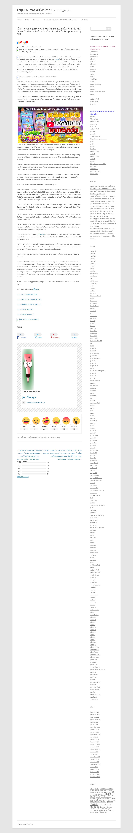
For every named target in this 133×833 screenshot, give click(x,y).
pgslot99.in (93, 440)
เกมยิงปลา (93, 672)
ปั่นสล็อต (92, 587)
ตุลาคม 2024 (94, 767)
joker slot (93, 104)
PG (91, 398)
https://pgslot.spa (95, 84)
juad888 (92, 361)
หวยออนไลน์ (94, 174)
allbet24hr (93, 283)
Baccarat (93, 293)
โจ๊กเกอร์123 (94, 52)
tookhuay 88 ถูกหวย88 (97, 528)
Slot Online (93, 500)
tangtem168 (94, 520)
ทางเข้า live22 (94, 575)
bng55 (92, 298)
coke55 (92, 313)
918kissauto (94, 273)
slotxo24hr (93, 510)
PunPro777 (93, 453)
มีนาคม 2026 (94, 724)
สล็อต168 (93, 617)
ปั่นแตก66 (93, 590)
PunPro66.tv (94, 450)
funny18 (93, 792)
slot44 (92, 62)
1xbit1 (92, 266)
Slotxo (92, 508)
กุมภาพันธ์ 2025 (95, 757)
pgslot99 (93, 438)
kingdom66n (94, 366)
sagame (92, 470)
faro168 (92, 321)
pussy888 (93, 69)
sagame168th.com (96, 478)
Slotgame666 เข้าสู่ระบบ (97, 505)
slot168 (92, 503)
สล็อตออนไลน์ (94, 647)
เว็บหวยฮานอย (94, 690)
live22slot (93, 149)
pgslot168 (93, 430)
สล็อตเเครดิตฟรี (95, 657)
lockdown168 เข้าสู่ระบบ (97, 371)
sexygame (93, 493)
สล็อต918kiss (93, 809)
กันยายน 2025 (94, 739)
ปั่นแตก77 (93, 592)
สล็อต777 (93, 627)
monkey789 (94, 386)
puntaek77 (93, 455)
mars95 (92, 383)
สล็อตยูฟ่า (93, 645)
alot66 (92, 286)
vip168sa (93, 555)
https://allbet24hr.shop (97, 92)
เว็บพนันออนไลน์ (95, 682)
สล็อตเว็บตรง (94, 57)
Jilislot (92, 346)
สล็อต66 (92, 625)
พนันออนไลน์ (94, 595)
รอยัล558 (93, 607)
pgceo (92, 413)
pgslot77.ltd (94, 435)
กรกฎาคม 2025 (95, 744)
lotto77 (92, 378)
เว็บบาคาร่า (93, 166)
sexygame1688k (95, 495)
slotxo (92, 74)
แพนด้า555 (93, 697)
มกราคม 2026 (94, 729)
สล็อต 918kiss (94, 615)
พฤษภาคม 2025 (95, 749)
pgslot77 (93, 433)
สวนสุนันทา (93, 662)
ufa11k (92, 533)
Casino (92, 308)
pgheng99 (93, 420)
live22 (92, 368)
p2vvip (92, 393)
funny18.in (93, 331)
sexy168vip (93, 485)
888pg (92, 268)
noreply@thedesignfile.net (35, 402)
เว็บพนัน (92, 680)
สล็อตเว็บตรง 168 (95, 655)
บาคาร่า (92, 72)
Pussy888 (93, 458)
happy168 (93, 336)
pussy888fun (94, 460)
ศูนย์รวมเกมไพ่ (94, 610)
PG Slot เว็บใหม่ (95, 403)
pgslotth (93, 445)
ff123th (92, 323)
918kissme (93, 276)
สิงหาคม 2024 (94, 772)
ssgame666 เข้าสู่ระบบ (97, 515)
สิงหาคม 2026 (94, 712)
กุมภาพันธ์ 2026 (95, 727)
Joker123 (93, 351)
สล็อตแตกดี (93, 660)
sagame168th (94, 475)
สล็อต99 (92, 59)
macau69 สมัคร (95, 381)
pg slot (92, 89)
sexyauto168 (94, 488)
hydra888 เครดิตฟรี (96, 341)
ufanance (93, 548)
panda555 (93, 396)
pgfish (92, 415)
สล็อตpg (92, 637)
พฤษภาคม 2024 (95, 777)
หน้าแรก (19, 20)
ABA (91, 278)
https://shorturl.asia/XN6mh (29, 319)
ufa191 (92, 535)
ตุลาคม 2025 (94, 737)
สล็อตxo (92, 640)
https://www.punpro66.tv (98, 164)
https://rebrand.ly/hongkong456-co (29, 299)
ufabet (92, 543)
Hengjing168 (94, 54)
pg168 (92, 405)
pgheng (92, 418)
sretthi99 (93, 513)
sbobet (92, 483)
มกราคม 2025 (94, 759)
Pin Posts (85, 20)
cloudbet (93, 311)
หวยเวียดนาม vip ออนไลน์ (98, 670)
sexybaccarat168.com (97, 490)
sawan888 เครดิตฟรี (96, 480)
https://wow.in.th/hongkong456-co (28, 304)
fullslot (92, 326)
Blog (27, 20)
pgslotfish (93, 443)
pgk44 (92, 425)
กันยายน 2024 (94, 769)
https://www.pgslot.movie (98, 139)
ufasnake (93, 550)
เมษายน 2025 (94, 752)
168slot (92, 253)
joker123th (93, 356)
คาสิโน (92, 562)
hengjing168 (94, 338)
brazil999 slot (94, 306)
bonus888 (93, 303)
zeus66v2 (93, 560)
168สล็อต (93, 256)
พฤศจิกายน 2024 (95, 764)
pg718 (92, 408)
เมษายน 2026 (94, 722)
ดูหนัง (92, 567)
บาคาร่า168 (93, 582)
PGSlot (45, 437)
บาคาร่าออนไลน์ (95, 136)
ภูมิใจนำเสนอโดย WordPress (25, 824)
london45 (93, 373)
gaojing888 (93, 333)
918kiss (92, 116)
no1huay (93, 388)
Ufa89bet (93, 538)
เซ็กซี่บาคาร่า (94, 675)
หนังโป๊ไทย (93, 79)
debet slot (93, 316)
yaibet (92, 557)
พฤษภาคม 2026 (95, 719)
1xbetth (92, 82)
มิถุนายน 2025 (94, 747)
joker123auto (94, 353)
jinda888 (93, 348)
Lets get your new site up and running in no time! (60, 20)
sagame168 (93, 473)
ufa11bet (93, 530)
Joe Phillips (29, 397)
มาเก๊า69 (92, 602)
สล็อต (31, 437)
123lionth (93, 251)
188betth (93, 261)
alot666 (92, 288)
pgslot (57, 59)
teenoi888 (93, 523)
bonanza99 (93, 301)
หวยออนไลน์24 (94, 667)
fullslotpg (93, 328)
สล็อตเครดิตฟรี (94, 650)
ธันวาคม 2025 (94, 732)
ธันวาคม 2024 (94, 762)
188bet (92, 258)
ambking (93, 291)
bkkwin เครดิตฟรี (95, 296)
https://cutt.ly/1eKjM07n (25, 309)
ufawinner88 (94, 552)
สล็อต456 (41, 234)
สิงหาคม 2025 (94, 742)
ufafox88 (93, 545)
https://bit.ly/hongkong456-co (27, 294)
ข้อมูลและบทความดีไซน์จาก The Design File (44, 10)
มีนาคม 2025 (94, 754)
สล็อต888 (93, 64)
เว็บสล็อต (93, 685)
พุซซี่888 (92, 597)
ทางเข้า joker (94, 101)
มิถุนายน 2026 (94, 717)
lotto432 (93, 376)
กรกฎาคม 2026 (95, 714)
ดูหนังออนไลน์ (94, 99)
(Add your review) (23, 477)
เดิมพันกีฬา (93, 677)
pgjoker (92, 423)
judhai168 (93, 363)
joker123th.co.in (95, 358)
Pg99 (91, 410)
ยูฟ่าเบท (92, 605)
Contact (36, 20)
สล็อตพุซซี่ (93, 642)
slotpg (92, 77)
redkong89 (93, 465)
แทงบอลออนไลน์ (95, 695)
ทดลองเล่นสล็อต (95, 572)
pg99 (91, 144)
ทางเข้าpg (93, 577)
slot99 (92, 67)
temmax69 (93, 525)
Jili (91, 343)
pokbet (92, 448)
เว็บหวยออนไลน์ (95, 171)
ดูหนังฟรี (92, 154)
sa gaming (93, 124)
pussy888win (94, 463)
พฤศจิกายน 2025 (95, 734)
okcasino (93, 391)
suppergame (94, 518)
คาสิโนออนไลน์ (95, 565)
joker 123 (93, 126)
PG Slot (92, 400)
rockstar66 (93, 468)
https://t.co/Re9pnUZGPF (25, 314)
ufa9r (92, 540)
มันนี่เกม (92, 600)
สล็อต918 (93, 632)
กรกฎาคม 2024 (95, 774)
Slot (91, 498)
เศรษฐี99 (92, 692)
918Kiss (92, 271)
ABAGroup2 (94, 281)
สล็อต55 (92, 622)
